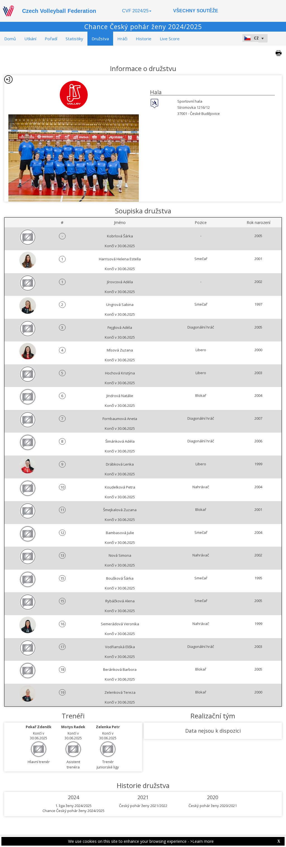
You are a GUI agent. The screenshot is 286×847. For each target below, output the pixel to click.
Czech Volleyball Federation (59, 11)
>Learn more (202, 841)
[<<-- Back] (8, 79)
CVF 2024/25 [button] (135, 10)
